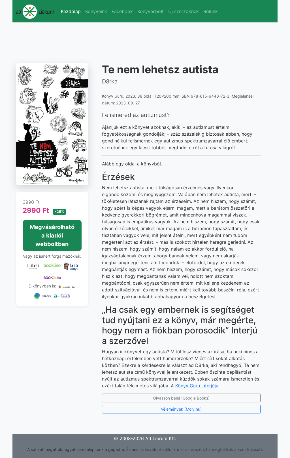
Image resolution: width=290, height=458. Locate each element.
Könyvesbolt (150, 11)
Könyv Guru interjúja (196, 385)
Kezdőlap (71, 11)
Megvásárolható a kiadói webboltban (52, 235)
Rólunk (210, 11)
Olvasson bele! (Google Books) (181, 398)
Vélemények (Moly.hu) (181, 409)
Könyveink (96, 11)
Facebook (122, 11)
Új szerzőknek (183, 11)
